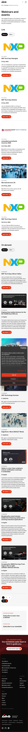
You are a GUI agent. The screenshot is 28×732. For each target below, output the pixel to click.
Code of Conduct (11, 722)
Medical (4, 681)
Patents (20, 720)
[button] (22, 2)
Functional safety (6, 665)
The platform (5, 661)
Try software (5, 672)
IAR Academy (23, 681)
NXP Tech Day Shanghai (9, 58)
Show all (5, 34)
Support (22, 683)
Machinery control (6, 685)
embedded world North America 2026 (9, 142)
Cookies (10, 720)
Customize (13, 378)
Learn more (5, 75)
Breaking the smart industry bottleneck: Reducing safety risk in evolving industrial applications (13, 517)
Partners (4, 696)
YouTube (3, 728)
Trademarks (15, 720)
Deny (14, 383)
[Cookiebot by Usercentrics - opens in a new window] (20, 348)
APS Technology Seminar (10, 395)
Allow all (14, 374)
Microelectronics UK (8, 183)
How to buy (22, 687)
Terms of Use (4, 722)
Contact (4, 702)
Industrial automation (7, 683)
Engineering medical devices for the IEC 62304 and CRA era (13, 313)
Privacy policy (5, 720)
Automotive (4, 678)
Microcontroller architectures (9, 668)
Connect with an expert (13, 648)
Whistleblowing (20, 722)
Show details (21, 370)
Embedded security (6, 663)
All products (5, 670)
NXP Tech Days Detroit (9, 219)
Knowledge (6, 5)
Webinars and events (13, 5)
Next (4, 601)
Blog (21, 678)
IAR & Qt (4, 705)
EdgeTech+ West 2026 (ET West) (12, 432)
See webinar (6, 332)
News (3, 698)
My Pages (22, 685)
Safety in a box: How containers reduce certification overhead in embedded (12, 470)
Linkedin (9, 728)
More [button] (10, 34)
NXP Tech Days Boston (9, 100)
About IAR (4, 694)
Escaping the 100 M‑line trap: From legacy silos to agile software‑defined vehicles (13, 565)
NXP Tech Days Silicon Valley (11, 274)
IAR (2, 5)
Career (3, 700)
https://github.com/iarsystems (6, 728)
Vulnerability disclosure (6, 724)
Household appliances (7, 687)
